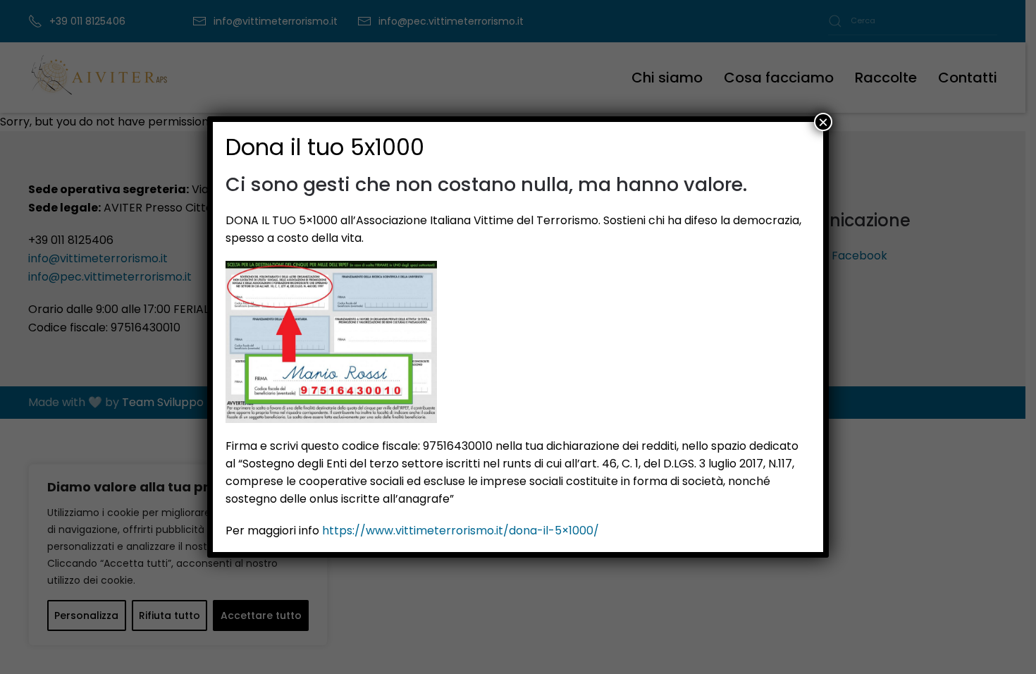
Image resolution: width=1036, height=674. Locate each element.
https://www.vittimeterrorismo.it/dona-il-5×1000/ (460, 530)
